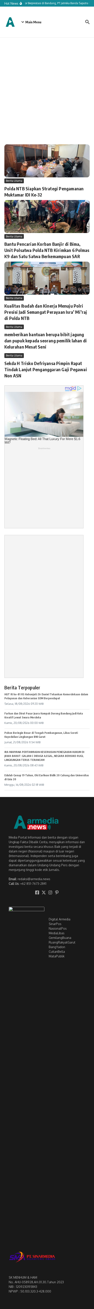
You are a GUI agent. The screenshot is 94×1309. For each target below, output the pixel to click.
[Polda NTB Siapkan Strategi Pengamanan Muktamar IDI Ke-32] (47, 160)
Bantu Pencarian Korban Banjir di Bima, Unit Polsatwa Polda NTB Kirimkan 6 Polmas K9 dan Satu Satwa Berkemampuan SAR (46, 250)
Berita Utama (14, 180)
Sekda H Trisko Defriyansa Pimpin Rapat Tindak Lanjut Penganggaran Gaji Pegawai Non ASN (45, 369)
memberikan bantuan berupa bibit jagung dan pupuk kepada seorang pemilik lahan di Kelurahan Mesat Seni (45, 340)
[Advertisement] (47, 87)
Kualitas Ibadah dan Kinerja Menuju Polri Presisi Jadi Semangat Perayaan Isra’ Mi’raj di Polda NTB (45, 312)
